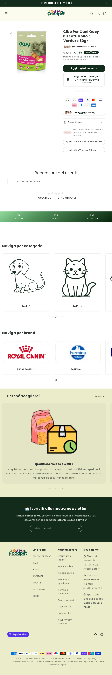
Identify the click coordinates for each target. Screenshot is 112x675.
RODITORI (38, 576)
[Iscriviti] (79, 528)
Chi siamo (99, 396)
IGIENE (36, 596)
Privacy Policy (65, 566)
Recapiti (100, 662)
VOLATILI (37, 582)
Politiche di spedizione (64, 581)
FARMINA (76, 369)
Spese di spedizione (90, 57)
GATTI (76, 306)
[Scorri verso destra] (62, 317)
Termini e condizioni (63, 591)
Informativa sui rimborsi (22, 662)
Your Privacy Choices (65, 621)
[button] (6, 13)
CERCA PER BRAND (42, 556)
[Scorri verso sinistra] (49, 317)
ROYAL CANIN (24, 369)
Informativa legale (64, 558)
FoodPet (27, 659)
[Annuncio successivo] (106, 3)
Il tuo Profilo (64, 606)
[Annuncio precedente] (5, 3)
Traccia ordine (66, 572)
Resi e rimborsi (66, 600)
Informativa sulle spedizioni (81, 662)
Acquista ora (84, 91)
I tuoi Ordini (64, 613)
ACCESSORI (39, 589)
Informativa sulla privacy (84, 659)
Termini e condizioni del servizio (50, 662)
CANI (24, 306)
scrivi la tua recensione (29, 181)
